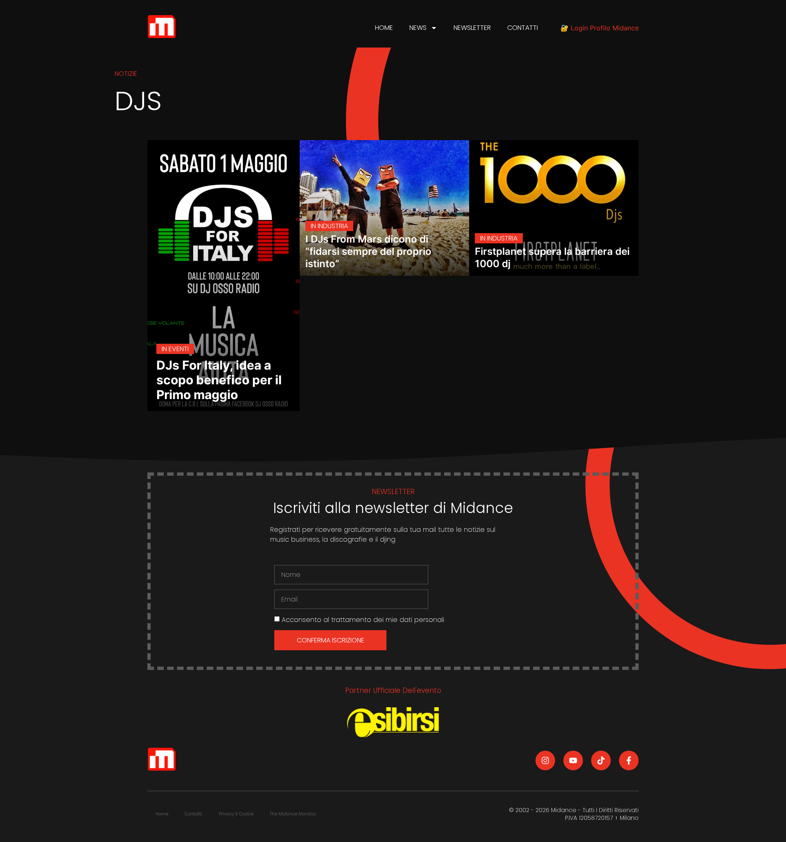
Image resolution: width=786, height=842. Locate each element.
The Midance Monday (293, 813)
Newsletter (472, 27)
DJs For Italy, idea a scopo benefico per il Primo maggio (219, 380)
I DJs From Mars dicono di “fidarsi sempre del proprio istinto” (368, 251)
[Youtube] (573, 760)
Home (384, 27)
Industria (333, 226)
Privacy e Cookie (236, 813)
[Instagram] (545, 760)
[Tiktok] (601, 760)
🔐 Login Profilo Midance (599, 28)
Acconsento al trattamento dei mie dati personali (363, 619)
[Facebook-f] (629, 760)
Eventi (179, 349)
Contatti (522, 27)
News (418, 27)
